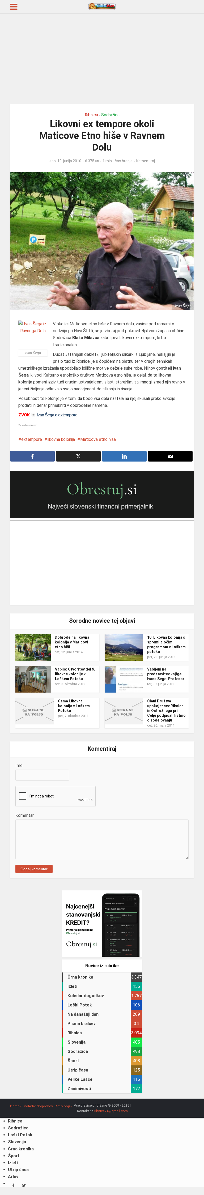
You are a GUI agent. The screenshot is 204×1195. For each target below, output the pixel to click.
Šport (14, 1155)
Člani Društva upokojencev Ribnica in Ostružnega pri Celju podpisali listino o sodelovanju (166, 710)
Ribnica (91, 114)
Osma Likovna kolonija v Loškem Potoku (74, 706)
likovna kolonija (61, 439)
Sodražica (110, 114)
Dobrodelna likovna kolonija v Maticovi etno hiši (72, 642)
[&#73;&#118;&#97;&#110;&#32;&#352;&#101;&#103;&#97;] (33, 335)
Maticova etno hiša (98, 439)
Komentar (24, 815)
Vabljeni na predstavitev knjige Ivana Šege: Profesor (165, 674)
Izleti (13, 1162)
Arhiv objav (64, 1106)
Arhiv (13, 1176)
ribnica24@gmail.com (111, 1111)
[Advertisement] (102, 58)
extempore (31, 439)
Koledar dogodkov (38, 1106)
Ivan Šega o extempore (57, 415)
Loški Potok (20, 1134)
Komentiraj (145, 161)
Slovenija (17, 1141)
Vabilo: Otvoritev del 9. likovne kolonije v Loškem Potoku (75, 674)
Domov (15, 1106)
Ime (19, 765)
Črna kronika (21, 1148)
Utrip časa (18, 1169)
